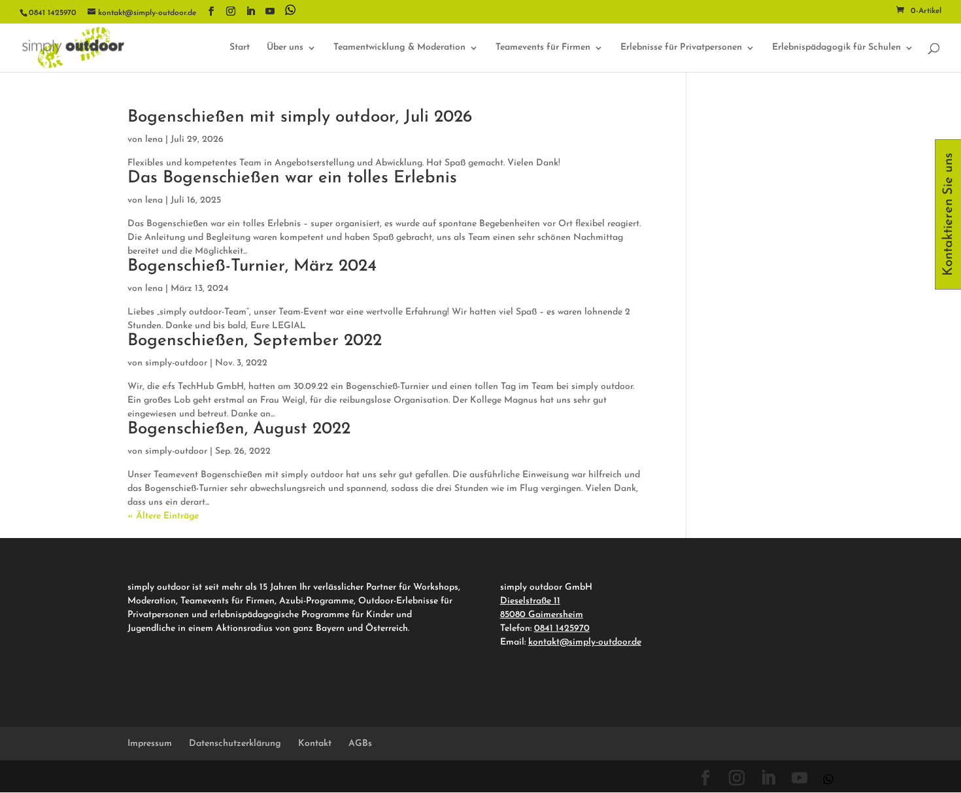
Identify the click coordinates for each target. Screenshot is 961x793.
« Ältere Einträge (163, 516)
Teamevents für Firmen (543, 47)
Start (239, 47)
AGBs (360, 744)
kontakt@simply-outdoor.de (584, 642)
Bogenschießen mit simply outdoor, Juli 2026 (299, 117)
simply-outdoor (176, 363)
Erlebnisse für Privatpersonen (681, 47)
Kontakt (314, 744)
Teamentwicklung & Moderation (399, 47)
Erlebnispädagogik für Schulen (836, 47)
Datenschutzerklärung (235, 744)
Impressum (149, 744)
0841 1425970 (562, 628)
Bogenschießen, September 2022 (254, 341)
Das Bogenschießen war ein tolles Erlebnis (292, 178)
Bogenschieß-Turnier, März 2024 (252, 266)
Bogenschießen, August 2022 (238, 429)
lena (154, 139)
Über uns (285, 47)
